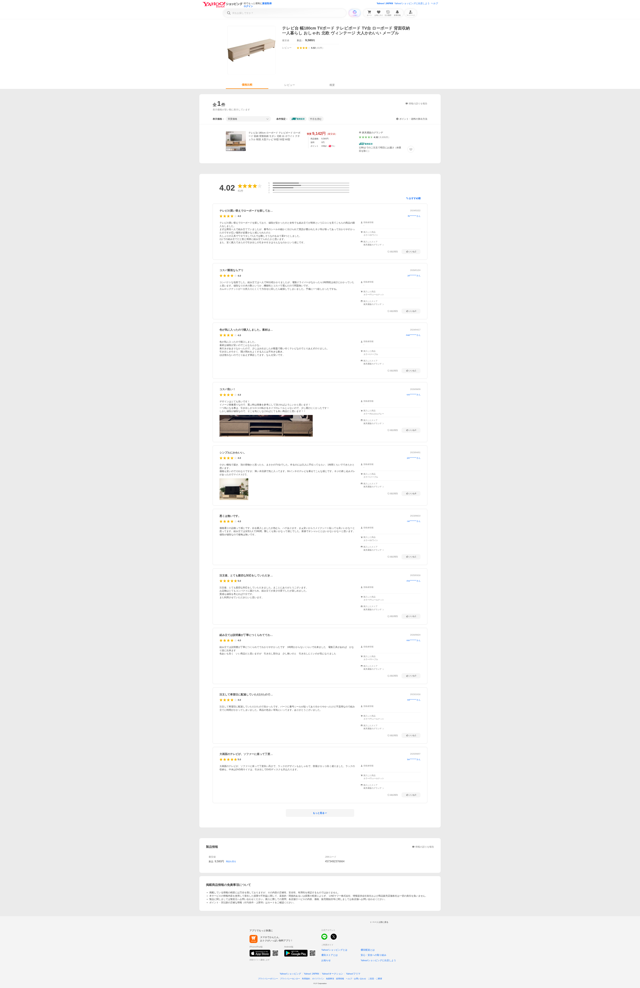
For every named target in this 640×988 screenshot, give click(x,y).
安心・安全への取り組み (373, 955)
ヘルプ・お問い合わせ (356, 978)
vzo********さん (413, 394)
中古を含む (316, 119)
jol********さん (414, 275)
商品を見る (231, 861)
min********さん (413, 640)
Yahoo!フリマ (353, 973)
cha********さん (413, 581)
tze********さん (413, 759)
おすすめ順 (415, 198)
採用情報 (340, 978)
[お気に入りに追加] (411, 149)
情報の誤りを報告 (424, 846)
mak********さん (413, 335)
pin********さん (413, 458)
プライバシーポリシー (268, 978)
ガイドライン (318, 978)
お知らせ (326, 960)
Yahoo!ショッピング (290, 973)
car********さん (413, 521)
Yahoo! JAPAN (385, 3)
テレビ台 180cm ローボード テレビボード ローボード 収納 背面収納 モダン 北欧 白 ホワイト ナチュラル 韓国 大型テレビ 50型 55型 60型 (274, 136)
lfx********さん (414, 216)
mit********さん (413, 700)
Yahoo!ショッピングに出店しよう (412, 3)
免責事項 (330, 978)
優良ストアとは (329, 955)
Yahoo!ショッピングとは (334, 949)
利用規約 (306, 978)
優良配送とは (368, 949)
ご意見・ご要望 (375, 978)
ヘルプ (434, 3)
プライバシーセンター (290, 978)
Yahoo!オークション (332, 973)
